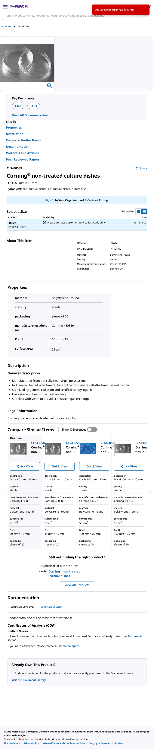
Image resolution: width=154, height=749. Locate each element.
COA (18, 106)
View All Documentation (30, 115)
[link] (12, 743)
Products (6, 26)
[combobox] (77, 15)
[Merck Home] (19, 6)
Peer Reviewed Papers (23, 159)
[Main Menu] (5, 6)
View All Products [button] (76, 585)
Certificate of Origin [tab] (51, 606)
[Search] (147, 15)
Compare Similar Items (23, 140)
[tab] (10, 26)
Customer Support (67, 646)
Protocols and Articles (22, 153)
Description (14, 134)
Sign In (49, 200)
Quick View (25, 466)
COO (33, 106)
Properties (14, 127)
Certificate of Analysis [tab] (23, 606)
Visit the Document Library (28, 680)
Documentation (17, 147)
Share (143, 168)
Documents (135, 636)
